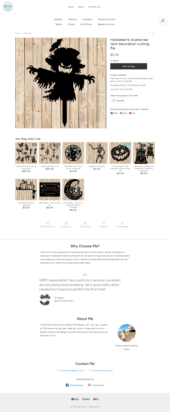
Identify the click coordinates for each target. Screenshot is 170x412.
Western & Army (106, 24)
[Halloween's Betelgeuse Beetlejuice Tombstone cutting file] (144, 153)
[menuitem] (149, 33)
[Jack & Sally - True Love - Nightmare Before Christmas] (73, 189)
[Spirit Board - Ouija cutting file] (49, 189)
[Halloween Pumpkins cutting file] (26, 189)
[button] (119, 100)
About (81, 7)
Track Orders (85, 226)
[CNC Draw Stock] (7, 6)
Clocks (71, 24)
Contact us (94, 7)
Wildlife (58, 19)
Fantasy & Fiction (107, 19)
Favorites (104, 226)
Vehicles (72, 19)
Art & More (86, 24)
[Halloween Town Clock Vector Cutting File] (73, 153)
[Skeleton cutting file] (97, 153)
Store (71, 7)
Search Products (47, 226)
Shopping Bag (122, 226)
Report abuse (94, 407)
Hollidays (87, 19)
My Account (66, 226)
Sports (59, 24)
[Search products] (163, 20)
